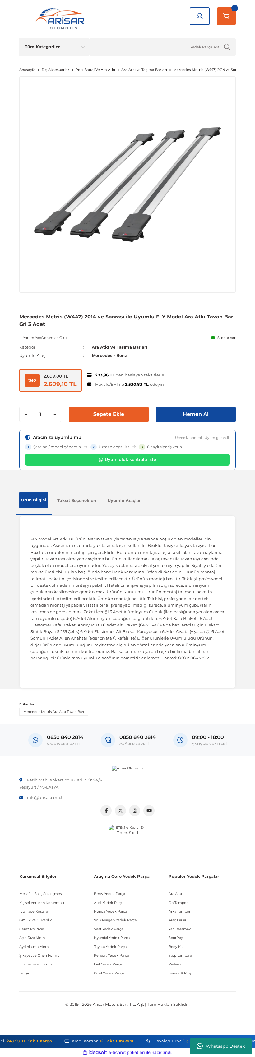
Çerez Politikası (32, 929)
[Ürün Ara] (227, 47)
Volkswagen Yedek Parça (115, 920)
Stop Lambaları (181, 955)
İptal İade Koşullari (34, 911)
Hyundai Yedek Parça (112, 938)
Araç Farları (178, 920)
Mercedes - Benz (109, 355)
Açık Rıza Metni (32, 938)
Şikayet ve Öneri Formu (39, 955)
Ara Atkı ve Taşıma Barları (119, 346)
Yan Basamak (180, 929)
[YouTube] (149, 810)
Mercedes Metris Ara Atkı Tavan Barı (53, 711)
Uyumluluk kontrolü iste (130, 459)
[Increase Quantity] (55, 414)
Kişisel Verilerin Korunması (41, 902)
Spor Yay (176, 938)
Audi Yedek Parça (108, 902)
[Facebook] (106, 810)
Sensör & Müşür (182, 973)
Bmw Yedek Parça (109, 893)
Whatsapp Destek (225, 1046)
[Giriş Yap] (199, 16)
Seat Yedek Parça (108, 929)
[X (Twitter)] (120, 810)
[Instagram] (134, 810)
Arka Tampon (180, 911)
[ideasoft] (94, 1052)
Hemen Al (196, 414)
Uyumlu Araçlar (124, 500)
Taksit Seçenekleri (76, 500)
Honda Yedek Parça (110, 911)
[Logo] (127, 768)
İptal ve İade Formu (35, 964)
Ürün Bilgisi (33, 499)
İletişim (25, 973)
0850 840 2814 (137, 737)
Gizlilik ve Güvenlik (35, 920)
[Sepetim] (226, 16)
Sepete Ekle (108, 414)
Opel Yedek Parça (109, 973)
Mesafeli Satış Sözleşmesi (41, 893)
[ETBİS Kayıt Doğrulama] (127, 843)
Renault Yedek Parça (111, 955)
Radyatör (176, 964)
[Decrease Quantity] (26, 414)
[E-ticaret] (127, 1052)
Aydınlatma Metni (34, 947)
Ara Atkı (175, 893)
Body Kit (176, 947)
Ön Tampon (178, 902)
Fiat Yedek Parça (108, 964)
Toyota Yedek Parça (110, 947)
